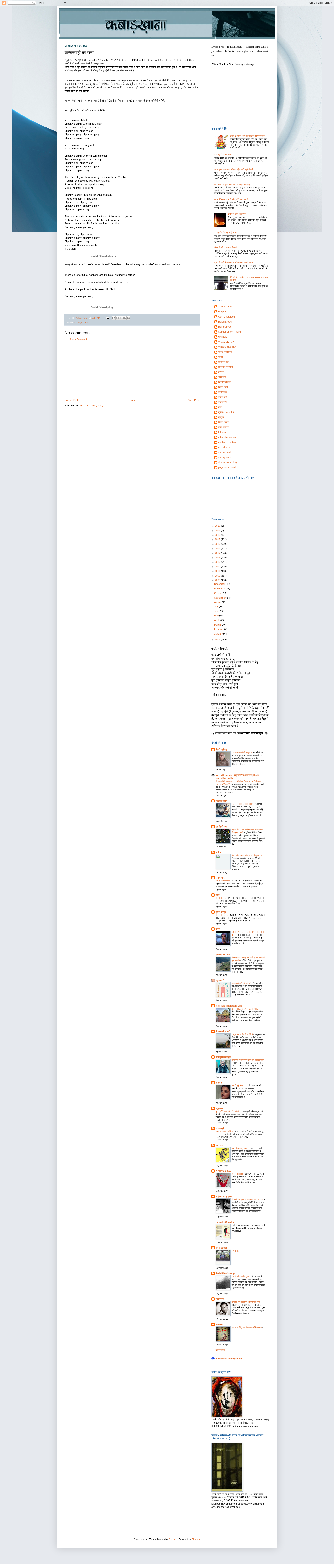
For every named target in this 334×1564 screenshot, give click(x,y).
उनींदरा (219, 1082)
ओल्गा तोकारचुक (222, 915)
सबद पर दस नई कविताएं (225, 1131)
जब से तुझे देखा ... (239, 1085)
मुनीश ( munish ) (226, 412)
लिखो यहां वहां (221, 749)
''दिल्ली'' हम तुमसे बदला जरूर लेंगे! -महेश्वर (248, 1199)
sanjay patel (224, 452)
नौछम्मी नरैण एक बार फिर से (225, 247)
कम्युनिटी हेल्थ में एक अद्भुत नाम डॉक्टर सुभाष (248, 1060)
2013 (218, 557)
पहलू (217, 895)
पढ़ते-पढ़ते (220, 980)
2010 (218, 571)
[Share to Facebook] (125, 318)
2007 (218, 639)
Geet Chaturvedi (226, 316)
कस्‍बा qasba (221, 1247)
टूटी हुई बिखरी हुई (223, 1057)
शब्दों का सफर (221, 801)
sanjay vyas (224, 457)
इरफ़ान (221, 372)
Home (133, 400)
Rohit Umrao (225, 326)
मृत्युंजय (221, 417)
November (220, 588)
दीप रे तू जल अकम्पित (237, 214)
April (217, 620)
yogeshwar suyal (227, 467)
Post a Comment (78, 339)
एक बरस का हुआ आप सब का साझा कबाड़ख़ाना (233, 184)
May (216, 615)
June (217, 611)
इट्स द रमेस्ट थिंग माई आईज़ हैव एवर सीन (247, 136)
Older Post (193, 400)
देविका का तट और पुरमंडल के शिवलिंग (246, 1009)
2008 (218, 580)
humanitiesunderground (229, 1358)
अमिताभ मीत (223, 362)
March (217, 624)
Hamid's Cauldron (225, 1222)
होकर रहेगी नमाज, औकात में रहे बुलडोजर (247, 855)
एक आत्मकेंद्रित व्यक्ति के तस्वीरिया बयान (247, 1327)
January (218, 634)
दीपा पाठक (222, 392)
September (220, 597)
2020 (218, 526)
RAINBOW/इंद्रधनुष (225, 1273)
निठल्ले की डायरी (223, 1031)
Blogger (196, 1539)
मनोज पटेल (222, 402)
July (216, 606)
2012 (218, 562)
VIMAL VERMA (226, 341)
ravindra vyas (225, 447)
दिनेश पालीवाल (224, 382)
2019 (218, 530)
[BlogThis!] (117, 318)
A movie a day (223, 1171)
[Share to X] (121, 318)
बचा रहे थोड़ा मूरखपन (240, 1148)
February (219, 629)
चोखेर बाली (220, 1350)
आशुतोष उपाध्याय (225, 367)
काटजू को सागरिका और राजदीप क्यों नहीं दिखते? (234, 169)
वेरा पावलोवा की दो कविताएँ (241, 983)
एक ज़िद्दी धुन (221, 826)
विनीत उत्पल (223, 422)
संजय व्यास (220, 877)
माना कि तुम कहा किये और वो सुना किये (246, 1302)
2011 (218, 566)
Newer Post (72, 400)
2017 (218, 539)
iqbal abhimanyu (227, 437)
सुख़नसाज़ (220, 1299)
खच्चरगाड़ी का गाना (80, 323)
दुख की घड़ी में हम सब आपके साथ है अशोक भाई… (235, 262)
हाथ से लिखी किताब (223, 881)
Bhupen (222, 311)
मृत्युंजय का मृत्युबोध (224, 1196)
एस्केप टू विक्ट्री (238, 1174)
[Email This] (114, 318)
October (218, 593)
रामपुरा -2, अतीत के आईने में (242, 1034)
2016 (218, 544)
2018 (218, 535)
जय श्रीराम (236, 1251)
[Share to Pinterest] (128, 318)
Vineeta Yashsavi (227, 347)
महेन (220, 407)
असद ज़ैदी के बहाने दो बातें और (226, 232)
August (218, 602)
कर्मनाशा (219, 1145)
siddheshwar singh (228, 462)
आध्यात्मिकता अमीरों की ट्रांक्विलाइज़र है (231, 199)
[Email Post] (107, 318)
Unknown (223, 336)
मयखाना (219, 1324)
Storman (173, 1539)
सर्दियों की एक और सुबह (241, 1276)
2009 (218, 575)
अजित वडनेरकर (225, 352)
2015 (218, 548)
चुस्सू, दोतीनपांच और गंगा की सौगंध (229, 1111)
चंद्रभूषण (222, 377)
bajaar (219, 852)
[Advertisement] (132, 370)
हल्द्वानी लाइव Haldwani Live (229, 1005)
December (220, 584)
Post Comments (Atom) (91, 405)
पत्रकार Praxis (223, 954)
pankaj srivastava (227, 442)
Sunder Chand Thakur (230, 331)
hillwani (222, 432)
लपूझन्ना (219, 1108)
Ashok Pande (225, 306)
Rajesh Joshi (225, 321)
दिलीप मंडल (223, 387)
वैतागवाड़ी (220, 1128)
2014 (218, 553)
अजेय (220, 357)
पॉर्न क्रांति (220, 898)
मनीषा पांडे (222, 397)
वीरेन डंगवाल (223, 427)
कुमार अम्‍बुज (221, 912)
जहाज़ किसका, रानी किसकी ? (243, 804)
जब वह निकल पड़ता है (223, 154)
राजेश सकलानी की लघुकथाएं (242, 752)
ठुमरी (218, 929)
